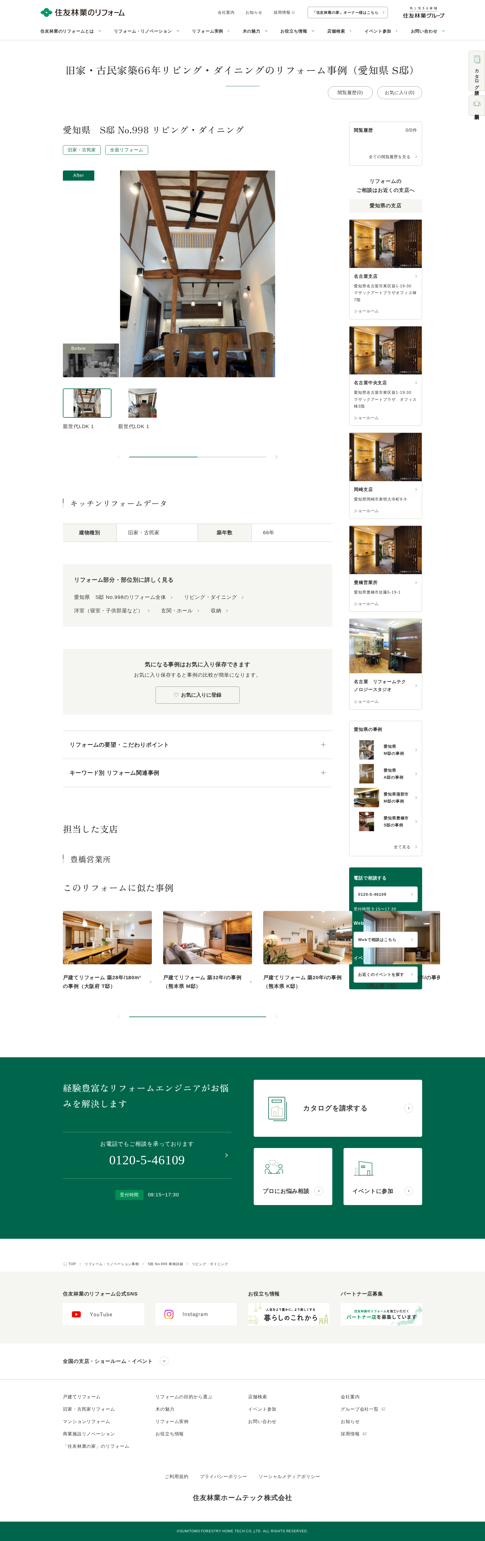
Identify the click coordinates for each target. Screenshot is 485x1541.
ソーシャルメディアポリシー (289, 1476)
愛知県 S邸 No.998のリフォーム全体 (120, 597)
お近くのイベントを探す (381, 974)
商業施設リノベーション (89, 1433)
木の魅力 (165, 1409)
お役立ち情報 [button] (293, 31)
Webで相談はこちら (377, 939)
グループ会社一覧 (360, 1409)
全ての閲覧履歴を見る (390, 156)
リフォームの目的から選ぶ (183, 1396)
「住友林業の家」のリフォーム (96, 1446)
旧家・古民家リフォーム (89, 1409)
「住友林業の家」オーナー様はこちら (345, 12)
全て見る (402, 847)
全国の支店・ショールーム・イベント (108, 1361)
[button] (163, 457)
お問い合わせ (262, 1421)
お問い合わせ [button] (424, 31)
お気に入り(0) (400, 92)
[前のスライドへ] (119, 457)
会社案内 (226, 12)
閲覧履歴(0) (350, 92)
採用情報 (282, 12)
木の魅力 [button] (252, 31)
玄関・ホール (177, 610)
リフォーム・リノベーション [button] (143, 31)
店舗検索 (336, 31)
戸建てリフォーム (82, 1396)
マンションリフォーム (86, 1421)
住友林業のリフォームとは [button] (67, 31)
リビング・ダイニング (210, 597)
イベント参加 (378, 31)
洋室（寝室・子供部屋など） (108, 610)
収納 (216, 610)
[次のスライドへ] (276, 457)
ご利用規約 (177, 1476)
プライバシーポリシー (223, 1476)
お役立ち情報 (169, 1433)
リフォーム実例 (207, 31)
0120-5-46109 (372, 894)
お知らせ (254, 12)
